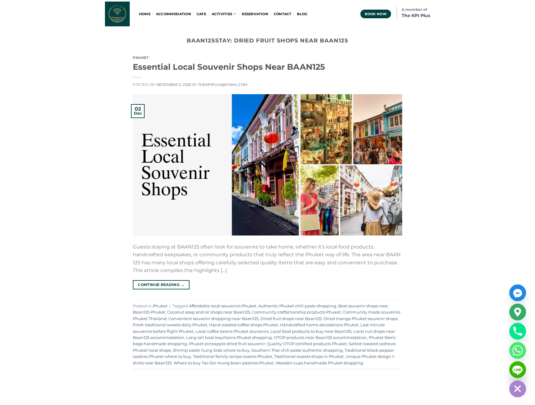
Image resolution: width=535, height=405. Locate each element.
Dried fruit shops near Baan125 (291, 318)
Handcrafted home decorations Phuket (319, 325)
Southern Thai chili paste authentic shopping (297, 350)
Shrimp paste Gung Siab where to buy (211, 350)
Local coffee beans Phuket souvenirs (231, 331)
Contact (283, 14)
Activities (222, 14)
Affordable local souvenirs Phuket (222, 306)
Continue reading (161, 284)
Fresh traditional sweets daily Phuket (170, 325)
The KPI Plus (416, 15)
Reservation (255, 14)
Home (144, 14)
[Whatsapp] (517, 350)
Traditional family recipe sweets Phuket (232, 356)
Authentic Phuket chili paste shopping (297, 306)
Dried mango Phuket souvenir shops (361, 318)
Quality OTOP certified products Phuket (307, 343)
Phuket (141, 57)
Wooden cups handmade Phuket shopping (319, 363)
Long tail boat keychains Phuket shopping (229, 337)
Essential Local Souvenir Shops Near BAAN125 (229, 67)
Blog (302, 14)
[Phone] (517, 331)
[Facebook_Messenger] (517, 292)
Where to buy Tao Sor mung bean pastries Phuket (223, 363)
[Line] (517, 369)
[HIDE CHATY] (517, 389)
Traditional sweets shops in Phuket (309, 356)
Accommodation (173, 14)
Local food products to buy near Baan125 (310, 331)
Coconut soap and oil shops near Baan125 (208, 312)
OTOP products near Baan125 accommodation (320, 337)
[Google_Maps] (517, 312)
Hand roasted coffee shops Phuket (243, 325)
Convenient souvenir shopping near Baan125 (213, 318)
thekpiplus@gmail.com (223, 84)
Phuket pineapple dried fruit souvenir (227, 343)
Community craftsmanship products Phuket (296, 312)
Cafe (201, 14)
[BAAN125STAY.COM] (117, 14)
